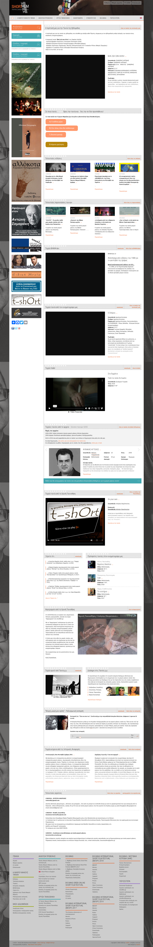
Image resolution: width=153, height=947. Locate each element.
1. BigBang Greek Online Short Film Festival (76, 861)
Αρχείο (121, 874)
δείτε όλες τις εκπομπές (133, 711)
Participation (96, 935)
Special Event (96, 937)
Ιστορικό (68, 896)
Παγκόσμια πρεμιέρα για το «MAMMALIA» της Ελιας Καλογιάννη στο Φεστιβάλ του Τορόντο (104, 179)
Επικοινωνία (136, 3)
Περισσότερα (49, 189)
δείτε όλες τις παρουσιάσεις (132, 202)
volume (137, 736)
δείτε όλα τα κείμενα (134, 749)
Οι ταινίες (68, 898)
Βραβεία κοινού (124, 867)
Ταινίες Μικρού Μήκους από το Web (49, 869)
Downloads (95, 889)
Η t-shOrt (127, 3)
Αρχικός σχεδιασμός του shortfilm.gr (126, 889)
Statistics (95, 892)
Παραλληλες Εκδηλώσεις (73, 877)
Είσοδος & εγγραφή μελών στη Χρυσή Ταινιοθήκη (48, 890)
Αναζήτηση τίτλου (18, 908)
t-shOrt (127, 942)
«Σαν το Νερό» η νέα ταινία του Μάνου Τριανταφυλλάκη (128, 221)
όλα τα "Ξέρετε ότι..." (52, 598)
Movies (68, 916)
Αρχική (12, 18)
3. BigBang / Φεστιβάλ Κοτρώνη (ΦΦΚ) (75, 870)
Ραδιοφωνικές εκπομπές (20, 897)
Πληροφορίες (70, 894)
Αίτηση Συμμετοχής (71, 889)
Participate (69, 927)
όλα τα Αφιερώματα (134, 609)
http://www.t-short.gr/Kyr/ (35, 944)
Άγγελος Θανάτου (104, 564)
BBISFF (94, 865)
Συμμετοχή (122, 876)
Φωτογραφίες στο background (128, 905)
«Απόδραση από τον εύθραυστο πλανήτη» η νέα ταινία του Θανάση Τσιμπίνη (105, 222)
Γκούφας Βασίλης (96, 457)
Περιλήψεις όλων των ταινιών (47, 876)
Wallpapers (122, 907)
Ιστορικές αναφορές (19, 886)
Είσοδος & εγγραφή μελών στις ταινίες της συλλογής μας (48, 886)
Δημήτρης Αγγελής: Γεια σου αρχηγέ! (106, 754)
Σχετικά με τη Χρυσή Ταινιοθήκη (48, 905)
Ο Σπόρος (111, 313)
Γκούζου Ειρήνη (96, 455)
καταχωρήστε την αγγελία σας (131, 793)
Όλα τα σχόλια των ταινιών (46, 879)
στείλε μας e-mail (97, 443)
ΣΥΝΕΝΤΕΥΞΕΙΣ (91, 18)
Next (138, 461)
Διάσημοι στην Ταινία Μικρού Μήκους (21, 893)
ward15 (138, 944)
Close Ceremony (97, 887)
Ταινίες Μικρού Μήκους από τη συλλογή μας (48, 861)
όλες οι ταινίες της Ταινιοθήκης (135, 493)
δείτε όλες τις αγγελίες (113, 793)
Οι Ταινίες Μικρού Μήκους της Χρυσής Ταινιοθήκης (48, 902)
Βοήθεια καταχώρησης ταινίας (22, 913)
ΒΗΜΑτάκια (16, 888)
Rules (67, 921)
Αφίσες (121, 909)
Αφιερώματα (42, 907)
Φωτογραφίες (123, 871)
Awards (94, 869)
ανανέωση (121, 248)
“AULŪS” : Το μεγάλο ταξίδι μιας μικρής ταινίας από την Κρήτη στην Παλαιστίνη (54, 222)
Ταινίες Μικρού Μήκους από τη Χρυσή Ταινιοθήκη (48, 866)
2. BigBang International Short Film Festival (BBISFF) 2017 (76, 866)
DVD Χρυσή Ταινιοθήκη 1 (46, 912)
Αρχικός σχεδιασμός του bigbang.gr (126, 893)
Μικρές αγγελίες (117, 3)
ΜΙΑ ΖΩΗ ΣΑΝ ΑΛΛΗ (116, 56)
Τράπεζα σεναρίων (18, 881)
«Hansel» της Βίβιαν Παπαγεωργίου (76, 221)
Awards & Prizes (70, 919)
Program (95, 878)
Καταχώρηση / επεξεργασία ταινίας (23, 910)
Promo (94, 881)
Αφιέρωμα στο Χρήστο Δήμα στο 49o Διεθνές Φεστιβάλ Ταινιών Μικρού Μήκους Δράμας (79, 179)
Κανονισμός (69, 891)
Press (94, 883)
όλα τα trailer (136, 368)
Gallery (68, 923)
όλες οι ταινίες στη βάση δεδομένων (129, 427)
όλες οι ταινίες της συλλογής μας (130, 28)
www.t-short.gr (41, 942)
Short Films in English (141, 18)
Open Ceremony (97, 885)
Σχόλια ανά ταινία (44, 881)
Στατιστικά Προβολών (125, 885)
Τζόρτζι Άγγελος (96, 453)
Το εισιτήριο (102, 591)
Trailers (15, 883)
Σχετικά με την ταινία (114, 92)
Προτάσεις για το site (19, 899)
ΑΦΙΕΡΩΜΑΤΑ (78, 18)
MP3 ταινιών (42, 883)
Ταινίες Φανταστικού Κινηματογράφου (125, 864)
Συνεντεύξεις (42, 910)
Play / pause (72, 736)
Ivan (99, 578)
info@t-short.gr (50, 942)
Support (68, 925)
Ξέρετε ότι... (16, 890)
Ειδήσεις (107, 3)
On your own (112, 499)
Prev (47, 461)
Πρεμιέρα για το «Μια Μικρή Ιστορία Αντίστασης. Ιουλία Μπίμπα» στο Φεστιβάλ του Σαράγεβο (54, 179)
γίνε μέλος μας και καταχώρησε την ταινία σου (72, 441)
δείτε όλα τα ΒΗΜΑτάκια (133, 248)
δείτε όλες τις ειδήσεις (133, 158)
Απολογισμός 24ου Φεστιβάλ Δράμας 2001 (59, 754)
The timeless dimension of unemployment (73, 913)
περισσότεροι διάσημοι (94, 700)
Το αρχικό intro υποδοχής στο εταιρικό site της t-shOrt (128, 901)
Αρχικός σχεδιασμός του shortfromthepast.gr (126, 897)
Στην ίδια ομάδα (89, 449)
